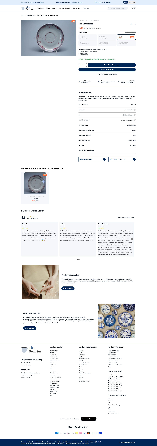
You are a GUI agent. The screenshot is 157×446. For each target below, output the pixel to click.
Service (81, 367)
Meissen (52, 369)
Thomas (52, 389)
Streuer (81, 371)
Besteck (81, 350)
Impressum (111, 407)
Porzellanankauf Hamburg (115, 385)
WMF (51, 395)
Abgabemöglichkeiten (113, 381)
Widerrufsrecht (112, 354)
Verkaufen (132, 2)
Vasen (80, 379)
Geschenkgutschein (84, 381)
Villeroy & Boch (54, 391)
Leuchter (81, 361)
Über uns (110, 399)
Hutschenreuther (54, 361)
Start (22, 15)
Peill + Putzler (53, 373)
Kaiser (51, 363)
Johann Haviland (30, 15)
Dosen (80, 352)
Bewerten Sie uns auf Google (126, 217)
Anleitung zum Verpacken (115, 383)
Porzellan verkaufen (113, 374)
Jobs (109, 403)
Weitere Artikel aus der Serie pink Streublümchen (42, 168)
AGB (109, 409)
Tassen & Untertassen (127, 120)
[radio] (87, 37)
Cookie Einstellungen (113, 413)
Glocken (81, 356)
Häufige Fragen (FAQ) (113, 350)
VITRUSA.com (111, 411)
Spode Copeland (54, 387)
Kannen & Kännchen (84, 358)
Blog (109, 367)
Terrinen (81, 377)
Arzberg (52, 352)
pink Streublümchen (42, 15)
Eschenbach (53, 354)
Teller (80, 375)
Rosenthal (52, 375)
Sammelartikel (83, 365)
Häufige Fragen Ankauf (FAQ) (115, 376)
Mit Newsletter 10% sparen (115, 365)
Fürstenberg (53, 356)
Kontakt (110, 401)
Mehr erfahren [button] (84, 54)
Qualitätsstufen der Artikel (115, 358)
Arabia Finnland (54, 350)
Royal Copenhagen (55, 381)
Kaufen (125, 2)
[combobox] (117, 8)
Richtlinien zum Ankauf (114, 379)
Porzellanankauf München (115, 391)
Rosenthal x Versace (55, 377)
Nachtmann (53, 371)
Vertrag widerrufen (113, 356)
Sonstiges (81, 369)
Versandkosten (97, 28)
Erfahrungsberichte (113, 363)
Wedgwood (53, 393)
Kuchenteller (35, 198)
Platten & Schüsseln (84, 363)
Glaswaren (82, 354)
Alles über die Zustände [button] (130, 32)
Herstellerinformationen (86, 150)
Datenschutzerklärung (114, 405)
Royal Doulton (53, 383)
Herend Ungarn (54, 358)
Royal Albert (53, 379)
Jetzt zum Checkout (107, 69)
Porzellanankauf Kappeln (114, 387)
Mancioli (52, 367)
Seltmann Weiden (54, 385)
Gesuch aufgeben (112, 361)
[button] (41, 8)
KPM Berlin (53, 365)
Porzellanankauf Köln (113, 389)
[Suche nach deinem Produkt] (108, 8)
